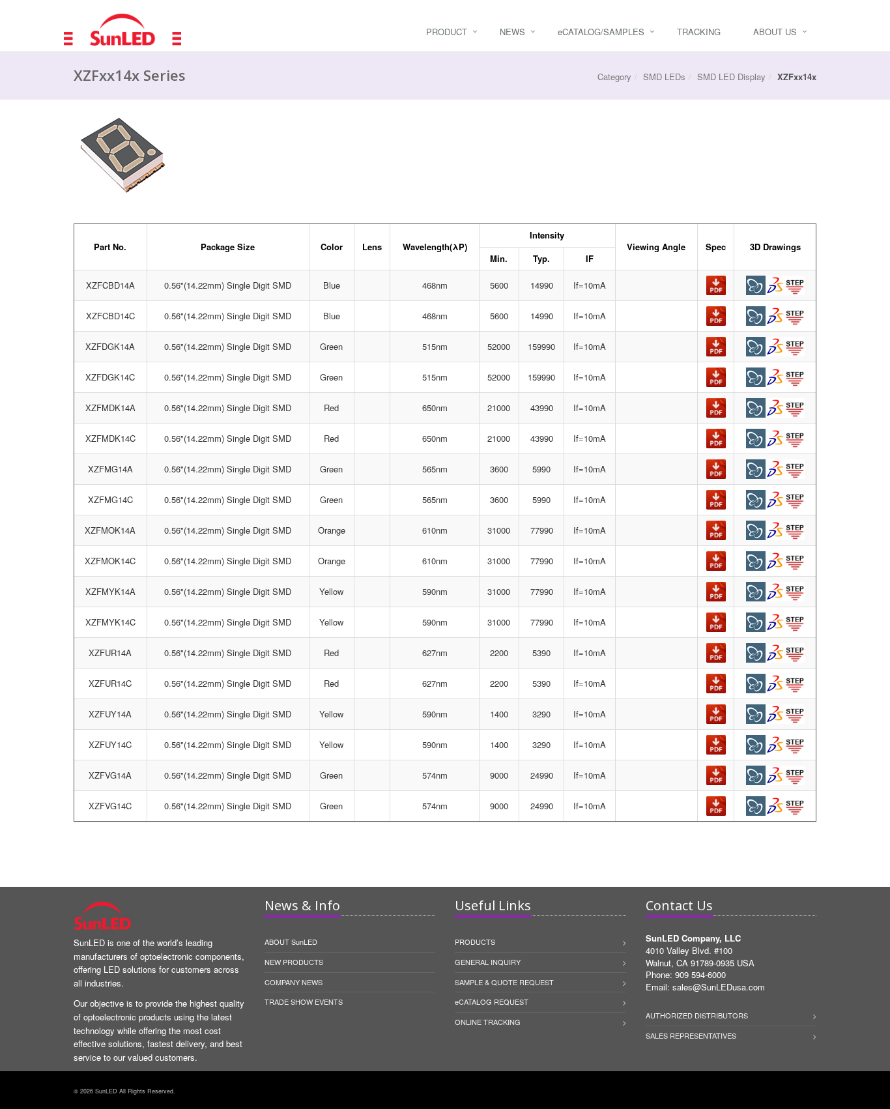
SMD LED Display (731, 76)
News (512, 31)
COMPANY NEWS (294, 982)
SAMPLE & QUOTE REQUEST (504, 982)
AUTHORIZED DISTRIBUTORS (697, 1015)
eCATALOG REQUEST (491, 1001)
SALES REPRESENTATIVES (691, 1035)
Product (446, 31)
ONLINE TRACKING (488, 1021)
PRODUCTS (475, 941)
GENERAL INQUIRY (488, 962)
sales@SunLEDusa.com (718, 987)
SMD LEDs (664, 76)
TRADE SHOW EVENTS (304, 1001)
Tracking (699, 31)
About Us (775, 31)
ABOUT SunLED (291, 941)
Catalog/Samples (601, 31)
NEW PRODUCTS (294, 962)
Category (614, 76)
